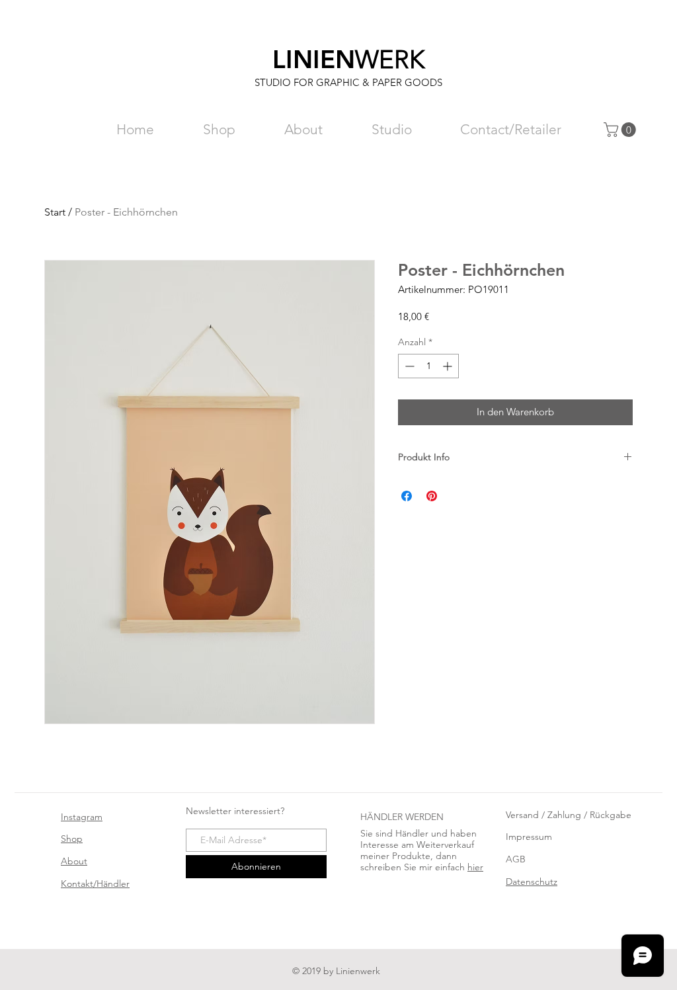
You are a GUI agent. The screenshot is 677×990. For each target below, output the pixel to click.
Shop (72, 839)
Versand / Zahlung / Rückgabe (568, 815)
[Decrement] (408, 366)
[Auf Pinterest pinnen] (432, 496)
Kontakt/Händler (95, 883)
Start (54, 212)
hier (475, 867)
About (74, 861)
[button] (621, 129)
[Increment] (448, 366)
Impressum (529, 837)
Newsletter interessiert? (235, 811)
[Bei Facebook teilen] (407, 496)
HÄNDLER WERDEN (402, 817)
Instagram (81, 817)
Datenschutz (531, 881)
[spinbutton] (428, 366)
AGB (516, 859)
